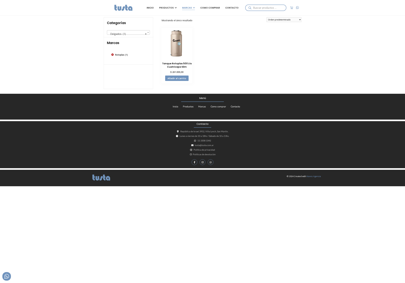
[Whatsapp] (210, 162)
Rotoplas (119, 54)
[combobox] (128, 32)
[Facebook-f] (194, 162)
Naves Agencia (314, 176)
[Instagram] (202, 162)
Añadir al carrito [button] (177, 78)
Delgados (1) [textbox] (127, 34)
